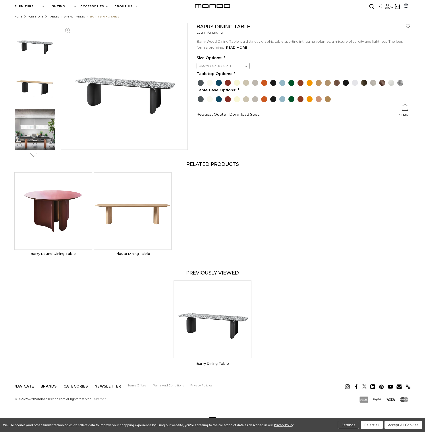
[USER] (388, 6)
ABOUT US (123, 6)
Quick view (53, 211)
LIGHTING (56, 6)
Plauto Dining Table (133, 254)
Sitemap (100, 399)
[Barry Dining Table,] (212, 319)
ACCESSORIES (92, 6)
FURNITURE (23, 6)
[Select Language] (406, 6)
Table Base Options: (216, 90)
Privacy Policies (201, 385)
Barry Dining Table (212, 363)
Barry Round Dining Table (53, 254)
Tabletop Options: (214, 73)
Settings (348, 424)
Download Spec (244, 114)
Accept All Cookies (403, 424)
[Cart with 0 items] (397, 6)
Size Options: (209, 58)
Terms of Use (137, 385)
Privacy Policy (283, 425)
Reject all (371, 424)
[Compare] (379, 6)
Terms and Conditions (168, 385)
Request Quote (211, 114)
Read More (236, 47)
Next (32, 155)
